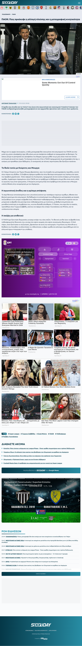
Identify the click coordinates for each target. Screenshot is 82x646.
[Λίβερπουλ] (24, 7)
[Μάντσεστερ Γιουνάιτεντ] (28, 7)
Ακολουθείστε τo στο (41, 470)
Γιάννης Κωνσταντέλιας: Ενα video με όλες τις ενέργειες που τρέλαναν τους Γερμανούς (32, 456)
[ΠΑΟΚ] (15, 7)
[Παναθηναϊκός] (6, 7)
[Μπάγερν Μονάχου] (76, 7)
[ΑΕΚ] (10, 7)
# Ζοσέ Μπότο (41, 434)
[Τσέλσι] (37, 7)
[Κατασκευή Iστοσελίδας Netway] (44, 638)
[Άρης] (19, 7)
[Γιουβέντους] (63, 7)
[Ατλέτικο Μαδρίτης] (59, 7)
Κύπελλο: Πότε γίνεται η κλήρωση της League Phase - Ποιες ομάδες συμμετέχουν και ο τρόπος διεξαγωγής (39, 448)
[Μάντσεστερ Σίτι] (32, 7)
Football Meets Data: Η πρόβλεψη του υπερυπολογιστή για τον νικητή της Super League (33, 463)
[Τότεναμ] (46, 7)
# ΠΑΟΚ (51, 434)
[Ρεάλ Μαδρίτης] (50, 7)
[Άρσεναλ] (41, 7)
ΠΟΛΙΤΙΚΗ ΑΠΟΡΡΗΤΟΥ (41, 630)
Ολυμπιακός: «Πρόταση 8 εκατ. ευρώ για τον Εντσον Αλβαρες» (25, 459)
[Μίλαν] (68, 7)
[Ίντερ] (72, 7)
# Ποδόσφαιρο (60, 434)
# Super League (13, 434)
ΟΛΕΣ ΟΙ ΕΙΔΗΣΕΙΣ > (41, 573)
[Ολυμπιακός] (2, 7)
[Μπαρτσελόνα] (54, 7)
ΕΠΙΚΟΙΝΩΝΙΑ (29, 630)
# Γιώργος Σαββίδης (28, 434)
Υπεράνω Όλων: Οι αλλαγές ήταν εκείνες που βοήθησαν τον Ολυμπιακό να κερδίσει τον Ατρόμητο (36, 452)
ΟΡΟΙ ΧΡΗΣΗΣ (52, 630)
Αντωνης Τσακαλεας (9, 103)
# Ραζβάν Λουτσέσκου (10, 436)
